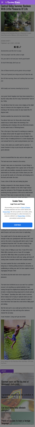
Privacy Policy (6, 212)
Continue (17, 225)
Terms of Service (25, 207)
